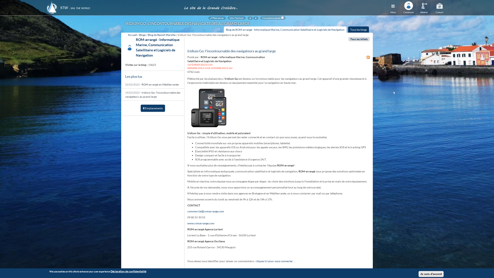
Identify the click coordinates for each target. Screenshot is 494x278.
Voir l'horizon (237, 18)
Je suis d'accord (431, 273)
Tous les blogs (358, 29)
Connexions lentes (271, 18)
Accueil (132, 34)
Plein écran (218, 18)
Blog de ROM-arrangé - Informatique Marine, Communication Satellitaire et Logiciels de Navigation (286, 30)
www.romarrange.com (200, 223)
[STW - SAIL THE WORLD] (113, 2)
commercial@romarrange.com (205, 211)
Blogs (142, 34)
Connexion (408, 12)
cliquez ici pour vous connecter (274, 261)
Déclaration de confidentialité (128, 271)
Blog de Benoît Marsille (162, 34)
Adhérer (424, 12)
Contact (439, 12)
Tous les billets (359, 39)
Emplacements (154, 108)
